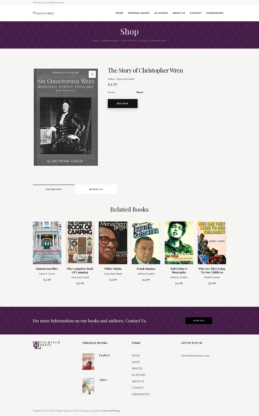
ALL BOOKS (138, 375)
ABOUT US (138, 381)
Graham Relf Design (110, 410)
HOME (136, 355)
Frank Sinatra (146, 268)
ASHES (136, 362)
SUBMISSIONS (140, 394)
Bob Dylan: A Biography (179, 270)
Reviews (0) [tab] (96, 189)
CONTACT (138, 388)
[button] (92, 74)
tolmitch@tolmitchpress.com (195, 355)
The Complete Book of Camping (80, 270)
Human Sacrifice (47, 268)
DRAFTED (137, 368)
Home (95, 40)
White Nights (113, 268)
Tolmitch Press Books (110, 40)
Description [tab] (53, 189)
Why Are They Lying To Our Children (212, 270)
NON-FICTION (129, 40)
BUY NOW (122, 103)
